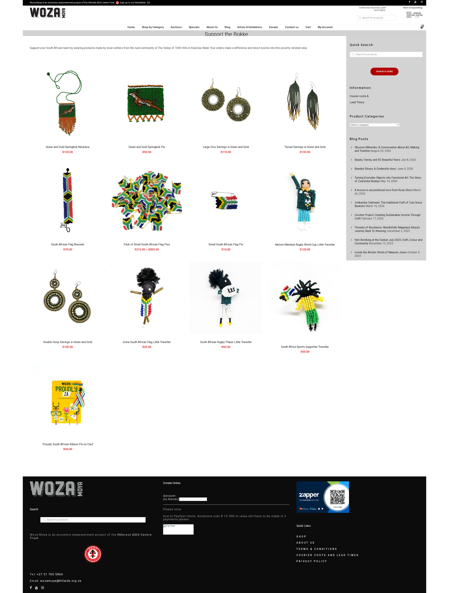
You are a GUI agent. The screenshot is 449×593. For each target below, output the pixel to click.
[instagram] (422, 2)
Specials (194, 27)
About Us (212, 27)
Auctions (176, 27)
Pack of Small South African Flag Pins (147, 244)
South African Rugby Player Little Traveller (226, 342)
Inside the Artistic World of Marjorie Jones (381, 252)
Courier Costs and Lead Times (327, 555)
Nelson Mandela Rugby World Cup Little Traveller (305, 244)
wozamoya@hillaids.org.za (60, 580)
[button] (68, 103)
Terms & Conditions (316, 549)
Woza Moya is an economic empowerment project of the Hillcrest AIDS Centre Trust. (72, 2)
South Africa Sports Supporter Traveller (305, 346)
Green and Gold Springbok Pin (147, 147)
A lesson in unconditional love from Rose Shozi (384, 190)
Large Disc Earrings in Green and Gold (226, 147)
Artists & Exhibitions (249, 27)
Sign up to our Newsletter (133, 2)
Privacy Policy (311, 561)
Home (131, 27)
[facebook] (409, 2)
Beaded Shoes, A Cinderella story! (376, 168)
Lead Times (357, 102)
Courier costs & (359, 96)
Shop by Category (153, 27)
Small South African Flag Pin (226, 244)
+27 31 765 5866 (50, 574)
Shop (301, 536)
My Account (325, 27)
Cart (308, 27)
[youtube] (415, 2)
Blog (227, 27)
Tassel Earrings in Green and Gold (305, 147)
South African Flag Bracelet (67, 244)
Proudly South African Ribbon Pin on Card (67, 444)
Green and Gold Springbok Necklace (68, 147)
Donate (273, 27)
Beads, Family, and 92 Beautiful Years (377, 159)
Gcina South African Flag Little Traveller (147, 342)
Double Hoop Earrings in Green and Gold (67, 342)
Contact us (292, 27)
